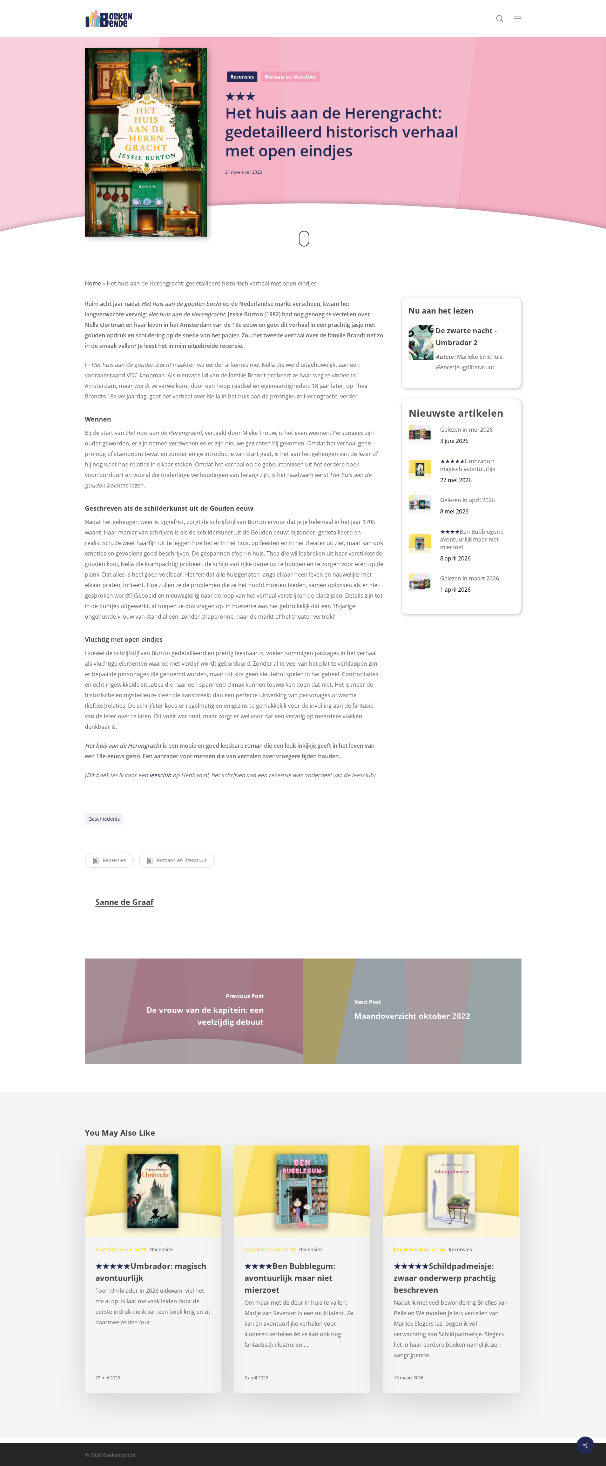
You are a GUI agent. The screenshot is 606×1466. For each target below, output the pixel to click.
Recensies (242, 76)
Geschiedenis (104, 818)
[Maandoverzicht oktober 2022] (412, 1011)
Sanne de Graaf (124, 901)
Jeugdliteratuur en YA (121, 1249)
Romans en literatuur (290, 76)
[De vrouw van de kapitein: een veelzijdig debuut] (194, 1011)
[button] (517, 18)
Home (93, 283)
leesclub (160, 775)
